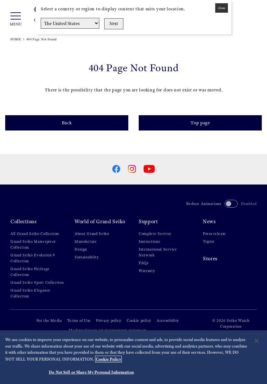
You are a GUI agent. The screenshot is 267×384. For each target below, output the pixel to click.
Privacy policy (108, 320)
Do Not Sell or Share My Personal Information (91, 372)
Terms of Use (79, 320)
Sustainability (87, 257)
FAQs (143, 263)
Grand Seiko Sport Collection (37, 282)
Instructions (149, 241)
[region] (133, 357)
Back (67, 123)
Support (148, 221)
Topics (208, 241)
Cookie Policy (108, 359)
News (209, 221)
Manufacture (86, 241)
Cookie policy (139, 320)
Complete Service (155, 233)
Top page (200, 123)
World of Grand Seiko (100, 221)
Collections (23, 221)
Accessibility (168, 320)
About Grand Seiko (92, 233)
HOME (15, 39)
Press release (214, 233)
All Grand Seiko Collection (34, 233)
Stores (210, 258)
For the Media (49, 320)
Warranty (147, 270)
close (221, 8)
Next (113, 23)
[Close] (256, 341)
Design (81, 249)
